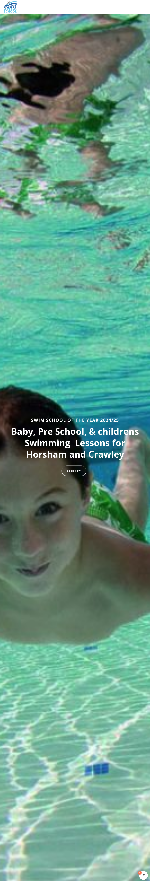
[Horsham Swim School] (7, 6)
